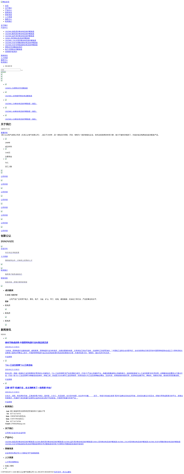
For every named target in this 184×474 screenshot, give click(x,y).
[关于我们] (92, 170)
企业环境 (22, 433)
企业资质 (8, 453)
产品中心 (8, 10)
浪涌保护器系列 (11, 51)
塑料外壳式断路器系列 (13, 47)
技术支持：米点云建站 (62, 472)
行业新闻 (8, 357)
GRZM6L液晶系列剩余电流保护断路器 (19, 31)
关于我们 (8, 8)
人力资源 (8, 17)
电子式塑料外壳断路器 (13, 49)
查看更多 (4, 133)
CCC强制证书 (24, 453)
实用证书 (15, 453)
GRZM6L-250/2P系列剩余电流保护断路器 (20, 40)
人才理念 (8, 462)
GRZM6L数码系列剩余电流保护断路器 (19, 34)
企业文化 (15, 433)
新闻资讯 (8, 12)
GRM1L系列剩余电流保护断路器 (17, 38)
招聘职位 (15, 462)
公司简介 (8, 433)
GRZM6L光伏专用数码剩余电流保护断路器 (21, 43)
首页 (7, 6)
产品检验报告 (34, 453)
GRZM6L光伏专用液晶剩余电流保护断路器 (21, 45)
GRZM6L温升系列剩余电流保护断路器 (19, 36)
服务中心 (8, 19)
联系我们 (8, 21)
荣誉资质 (8, 15)
